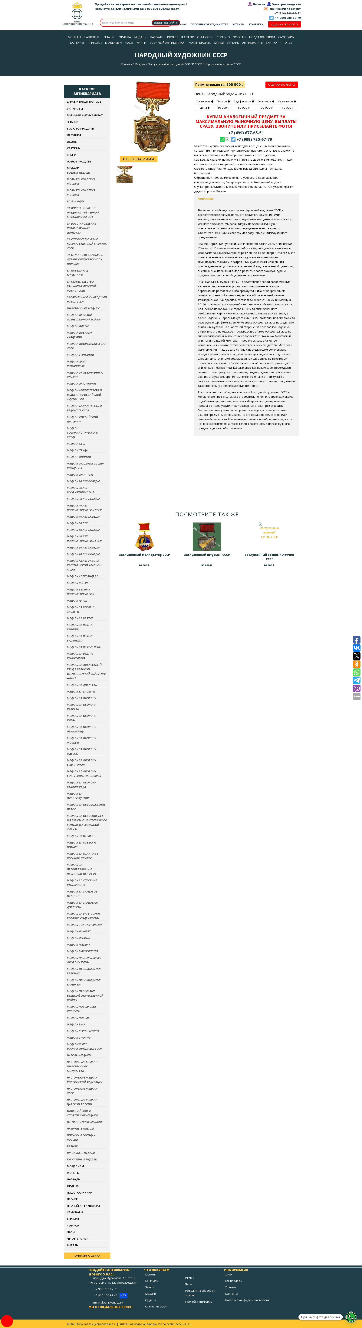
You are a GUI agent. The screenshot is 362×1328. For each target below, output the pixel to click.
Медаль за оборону (81, 698)
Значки (72, 122)
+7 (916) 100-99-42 (287, 13)
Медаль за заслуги (81, 691)
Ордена (73, 1186)
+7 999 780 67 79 (106, 1289)
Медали (140, 64)
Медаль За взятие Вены (84, 647)
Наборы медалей (79, 1055)
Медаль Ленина (78, 938)
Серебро (73, 1219)
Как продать (233, 1281)
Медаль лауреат (78, 931)
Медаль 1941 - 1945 (80, 474)
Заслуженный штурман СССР (207, 555)
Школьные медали (81, 1153)
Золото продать (80, 128)
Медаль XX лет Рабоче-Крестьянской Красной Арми (84, 565)
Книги (71, 155)
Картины (74, 148)
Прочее (72, 1199)
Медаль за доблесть (82, 685)
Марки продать (79, 161)
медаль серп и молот (83, 1031)
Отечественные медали (84, 1122)
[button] (351, 1317)
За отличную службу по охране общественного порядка (85, 259)
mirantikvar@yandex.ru (108, 1302)
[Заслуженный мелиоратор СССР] (144, 537)
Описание (205, 198)
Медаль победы (78, 1018)
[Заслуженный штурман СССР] (207, 537)
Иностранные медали (83, 308)
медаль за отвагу (80, 836)
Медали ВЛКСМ (78, 326)
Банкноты (75, 109)
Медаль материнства (82, 951)
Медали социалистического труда (82, 432)
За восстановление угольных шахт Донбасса (81, 228)
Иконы (72, 141)
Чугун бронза (77, 1238)
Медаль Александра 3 (82, 576)
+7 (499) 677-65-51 (246, 132)
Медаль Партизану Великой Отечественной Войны (85, 995)
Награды (74, 1179)
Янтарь (72, 1245)
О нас (182, 24)
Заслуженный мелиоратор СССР (144, 555)
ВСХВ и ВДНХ (75, 201)
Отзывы (238, 24)
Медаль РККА (76, 1024)
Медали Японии (79, 457)
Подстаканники (79, 1192)
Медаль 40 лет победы (83, 516)
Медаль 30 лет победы (83, 499)
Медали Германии (80, 355)
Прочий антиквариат (83, 1205)
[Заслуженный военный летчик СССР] (269, 537)
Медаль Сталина (79, 1037)
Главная (126, 64)
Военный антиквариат (85, 115)
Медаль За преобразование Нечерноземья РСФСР (82, 869)
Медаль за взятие (80, 618)
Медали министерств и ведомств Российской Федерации (84, 394)
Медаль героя (77, 600)
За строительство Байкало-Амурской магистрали (81, 286)
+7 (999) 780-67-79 (287, 18)
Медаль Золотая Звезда (84, 925)
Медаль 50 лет (77, 523)
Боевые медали (78, 172)
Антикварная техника (84, 102)
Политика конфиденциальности (247, 1300)
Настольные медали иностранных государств (82, 1066)
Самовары (75, 1212)
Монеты (73, 1173)
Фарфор (73, 1225)
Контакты (256, 24)
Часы (71, 1232)
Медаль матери (78, 944)
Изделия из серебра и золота (200, 1293)
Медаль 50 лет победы (83, 530)
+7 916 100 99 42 (110, 1295)
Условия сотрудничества (209, 24)
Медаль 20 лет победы (83, 481)
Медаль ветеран (78, 583)
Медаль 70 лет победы (83, 554)
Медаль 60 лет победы (83, 547)
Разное (72, 1146)
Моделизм (75, 1166)
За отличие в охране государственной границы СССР (87, 243)
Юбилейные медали (82, 1159)
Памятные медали (80, 1128)
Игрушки (74, 135)
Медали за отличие (81, 383)
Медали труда (77, 450)
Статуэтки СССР (156, 1306)
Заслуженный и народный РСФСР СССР (175, 64)
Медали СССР (76, 443)
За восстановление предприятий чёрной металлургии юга (83, 212)
